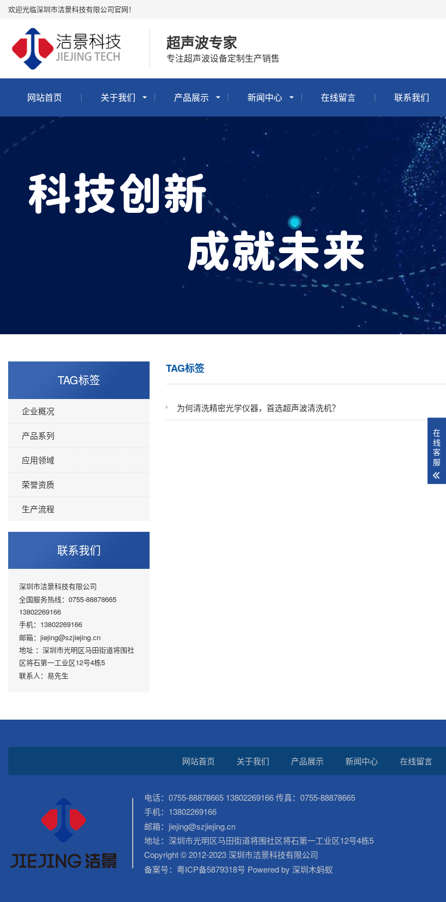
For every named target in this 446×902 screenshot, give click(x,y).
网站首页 (44, 97)
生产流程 (38, 508)
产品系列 (38, 435)
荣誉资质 (38, 484)
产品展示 (191, 97)
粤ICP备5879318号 (211, 869)
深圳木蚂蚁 (311, 869)
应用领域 (38, 459)
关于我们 (118, 97)
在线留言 (338, 97)
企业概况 (38, 410)
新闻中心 (264, 97)
